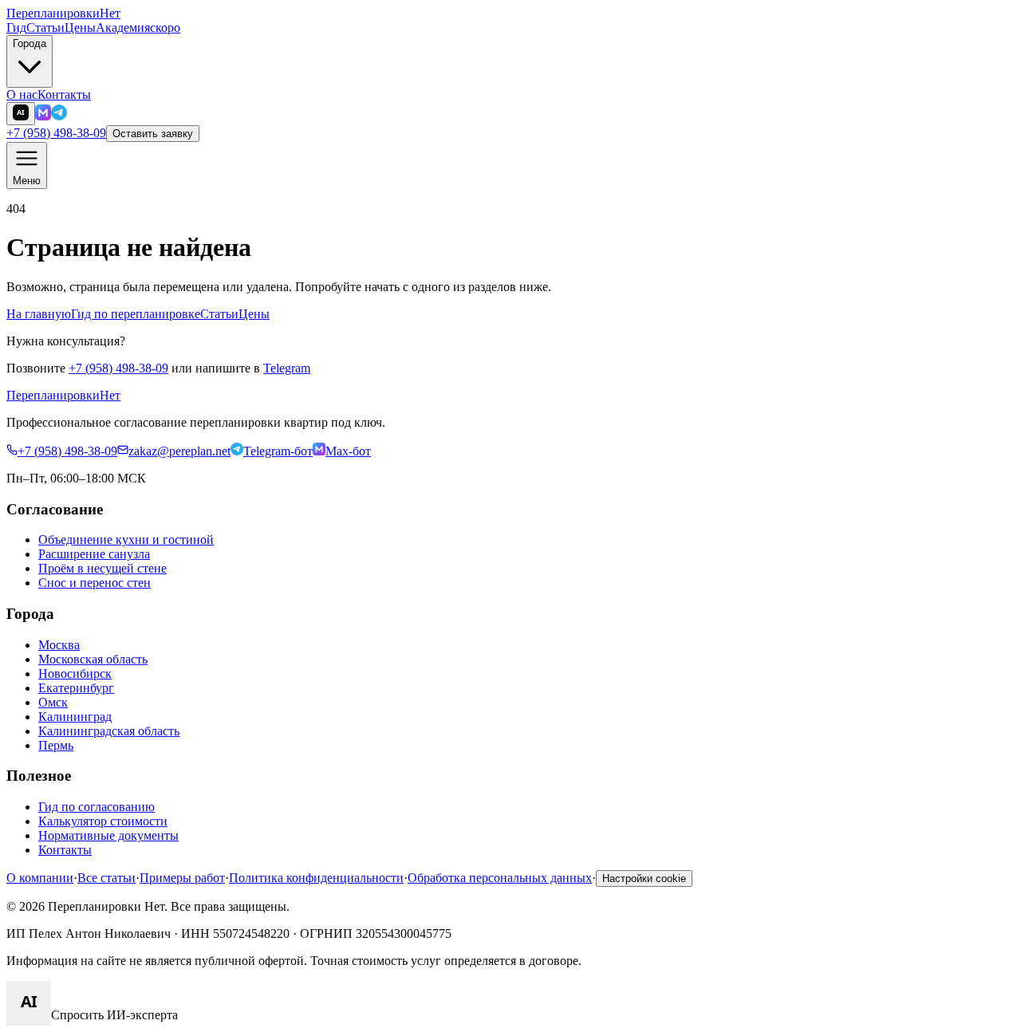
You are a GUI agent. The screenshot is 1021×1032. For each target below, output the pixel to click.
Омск (53, 702)
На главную (38, 314)
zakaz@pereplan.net (179, 451)
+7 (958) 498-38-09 (56, 133)
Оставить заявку (152, 134)
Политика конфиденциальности (316, 877)
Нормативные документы (108, 835)
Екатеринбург (76, 688)
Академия (138, 27)
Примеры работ (182, 877)
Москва (59, 645)
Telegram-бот (278, 451)
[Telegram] (59, 116)
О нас (21, 94)
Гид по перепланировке (135, 314)
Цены (80, 27)
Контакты (64, 94)
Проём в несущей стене (102, 568)
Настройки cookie (644, 878)
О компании (39, 877)
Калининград (75, 716)
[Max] (43, 116)
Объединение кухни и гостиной (126, 539)
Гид (16, 27)
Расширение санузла (94, 554)
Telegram (286, 368)
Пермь (55, 745)
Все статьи (106, 877)
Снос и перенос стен (94, 582)
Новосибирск (75, 673)
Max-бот (348, 451)
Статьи (45, 27)
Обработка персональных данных (500, 877)
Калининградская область (108, 731)
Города (29, 43)
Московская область (93, 659)
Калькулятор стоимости (103, 821)
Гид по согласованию (96, 806)
